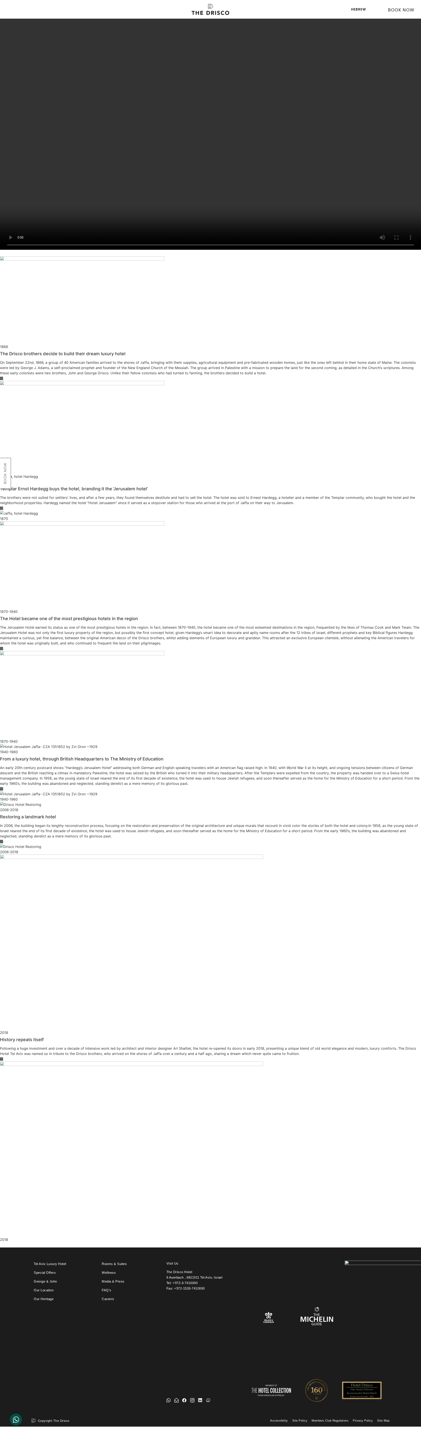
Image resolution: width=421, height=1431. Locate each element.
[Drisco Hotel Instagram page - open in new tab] (192, 1400)
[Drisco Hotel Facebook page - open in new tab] (184, 1400)
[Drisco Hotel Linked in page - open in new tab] (200, 1400)
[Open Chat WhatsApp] (16, 1419)
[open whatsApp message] (168, 1400)
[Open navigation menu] (11, 8)
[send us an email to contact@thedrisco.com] (176, 1400)
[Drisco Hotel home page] (210, 9)
